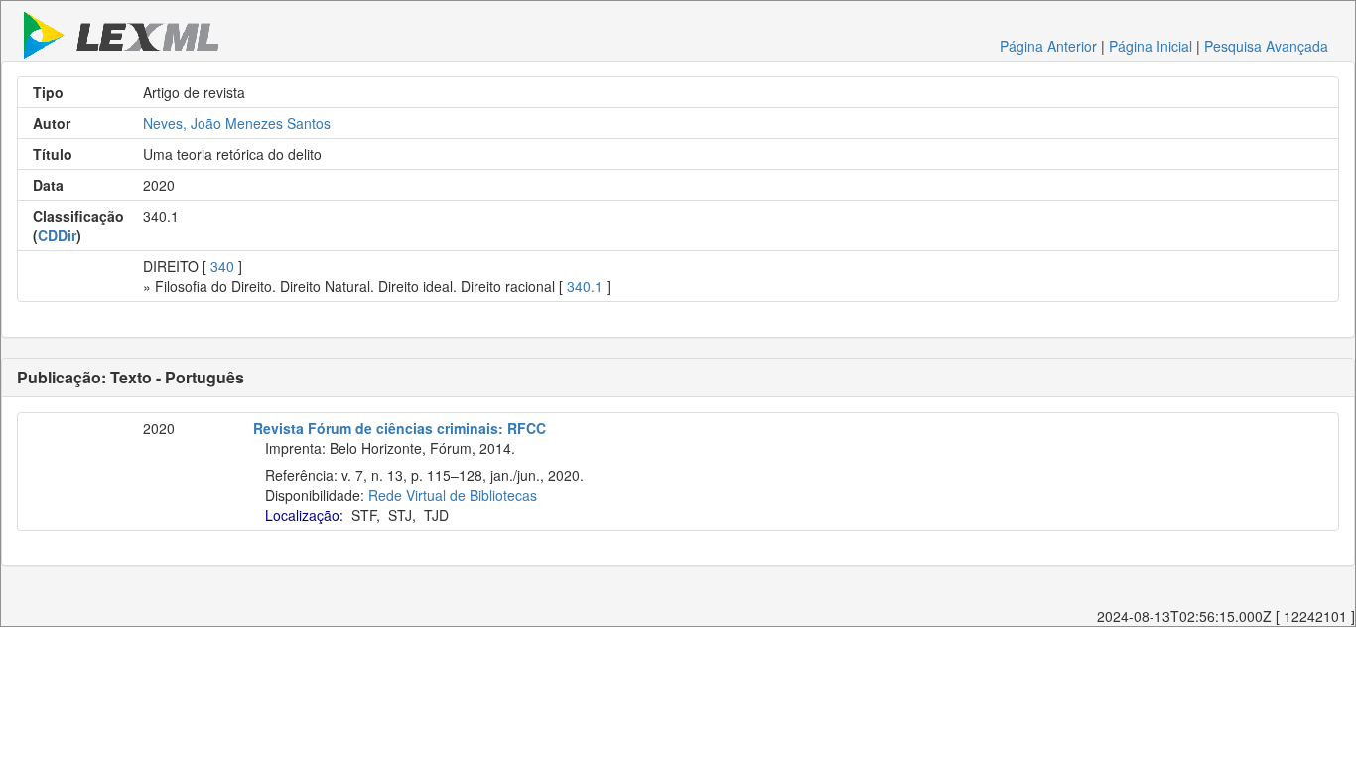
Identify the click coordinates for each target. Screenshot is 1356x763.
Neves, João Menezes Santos (237, 123)
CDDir (57, 235)
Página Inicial (1150, 46)
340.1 (585, 286)
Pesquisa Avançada (1266, 46)
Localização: (304, 515)
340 (222, 266)
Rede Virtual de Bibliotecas (452, 495)
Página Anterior (1048, 46)
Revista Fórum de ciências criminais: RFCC (399, 428)
